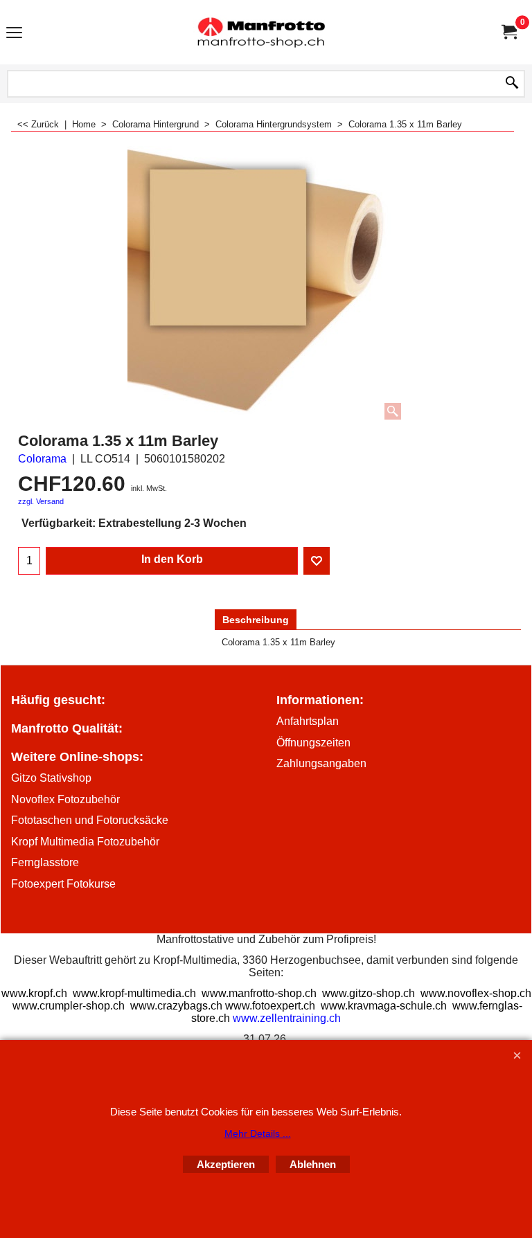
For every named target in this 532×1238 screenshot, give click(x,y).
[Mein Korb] (508, 32)
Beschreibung (255, 619)
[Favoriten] (316, 561)
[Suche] (512, 83)
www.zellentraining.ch (287, 1018)
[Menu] (14, 33)
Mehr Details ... (257, 1133)
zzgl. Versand (41, 501)
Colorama (42, 459)
